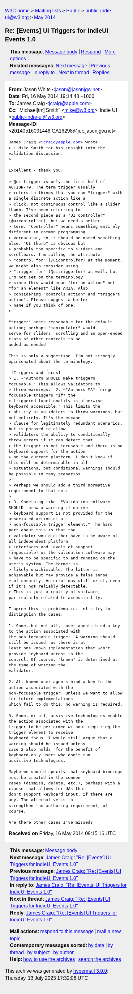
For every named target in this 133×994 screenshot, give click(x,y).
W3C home (17, 10)
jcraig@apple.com (69, 103)
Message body (61, 51)
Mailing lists (48, 10)
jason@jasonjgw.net (77, 89)
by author (63, 952)
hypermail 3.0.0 (90, 971)
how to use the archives (49, 959)
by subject (38, 952)
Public (73, 10)
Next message (71, 65)
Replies (100, 72)
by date (96, 945)
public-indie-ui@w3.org (36, 117)
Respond (91, 51)
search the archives (99, 959)
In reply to (44, 72)
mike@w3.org (79, 110)
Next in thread (73, 72)
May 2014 (45, 17)
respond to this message (67, 931)
